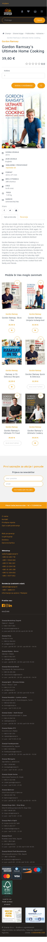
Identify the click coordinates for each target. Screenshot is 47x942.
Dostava (5, 540)
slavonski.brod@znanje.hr (13, 675)
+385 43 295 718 (8, 557)
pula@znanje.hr (9, 644)
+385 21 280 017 (9, 826)
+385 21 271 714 (9, 687)
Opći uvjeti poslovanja (11, 525)
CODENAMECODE (38, 932)
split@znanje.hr (9, 690)
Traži (39, 20)
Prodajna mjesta (8, 522)
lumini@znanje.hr (10, 705)
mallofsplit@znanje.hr (12, 828)
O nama (5, 516)
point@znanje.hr (10, 844)
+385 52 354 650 (9, 572)
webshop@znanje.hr (10, 554)
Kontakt (5, 519)
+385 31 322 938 (9, 780)
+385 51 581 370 (9, 734)
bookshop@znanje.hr (11, 628)
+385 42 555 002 (9, 703)
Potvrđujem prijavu (23, 490)
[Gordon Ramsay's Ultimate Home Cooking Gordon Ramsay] (4, 210)
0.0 (43, 63)
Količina (7, 71)
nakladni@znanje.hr (10, 587)
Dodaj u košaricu (23, 85)
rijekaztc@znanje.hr (11, 736)
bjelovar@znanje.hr (11, 798)
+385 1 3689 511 (8, 590)
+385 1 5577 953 (8, 576)
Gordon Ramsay (12, 314)
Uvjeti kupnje (7, 536)
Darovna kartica (8, 543)
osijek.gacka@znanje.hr (12, 782)
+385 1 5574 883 (9, 749)
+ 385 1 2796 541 (9, 857)
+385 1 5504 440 (9, 560)
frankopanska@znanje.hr (13, 752)
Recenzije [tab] (24, 217)
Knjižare (5, 3)
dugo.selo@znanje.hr (11, 813)
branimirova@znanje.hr (12, 859)
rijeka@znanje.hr (10, 659)
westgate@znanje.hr (11, 767)
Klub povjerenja (8, 533)
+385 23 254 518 (8, 566)
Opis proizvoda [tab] (10, 217)
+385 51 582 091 (8, 563)
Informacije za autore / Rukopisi (14, 593)
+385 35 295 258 (8, 569)
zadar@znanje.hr (10, 721)
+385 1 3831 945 (9, 841)
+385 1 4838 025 (9, 810)
